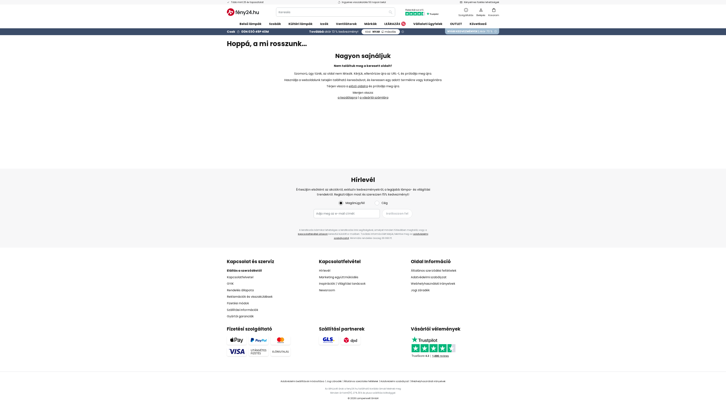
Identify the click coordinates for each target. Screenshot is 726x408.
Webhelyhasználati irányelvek (433, 283)
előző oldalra (358, 86)
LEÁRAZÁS (392, 24)
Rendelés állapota (240, 290)
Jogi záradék (420, 290)
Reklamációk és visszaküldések (250, 296)
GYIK (230, 283)
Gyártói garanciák (240, 316)
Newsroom (327, 290)
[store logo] (243, 12)
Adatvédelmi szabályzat (429, 277)
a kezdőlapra (347, 97)
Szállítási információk (242, 310)
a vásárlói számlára (374, 97)
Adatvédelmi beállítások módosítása (302, 381)
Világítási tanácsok (351, 283)
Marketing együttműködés (338, 277)
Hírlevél (324, 270)
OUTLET (456, 24)
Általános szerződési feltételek (433, 270)
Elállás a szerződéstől (244, 270)
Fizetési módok (238, 303)
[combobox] (335, 12)
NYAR (380, 32)
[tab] (271, 289)
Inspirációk (327, 283)
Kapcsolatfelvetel (240, 277)
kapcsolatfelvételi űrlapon (313, 234)
